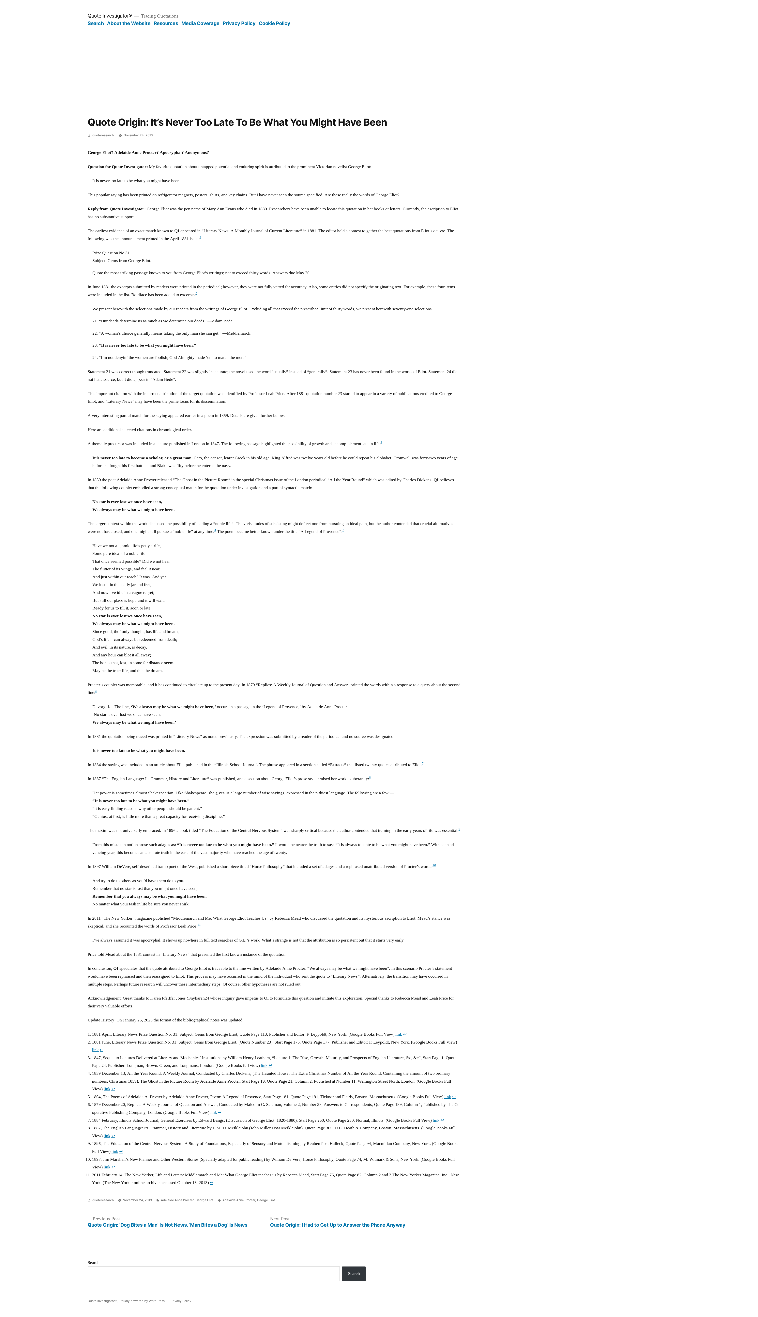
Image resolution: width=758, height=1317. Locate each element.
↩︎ (405, 1034)
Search (96, 23)
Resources (166, 23)
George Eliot (204, 1200)
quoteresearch (103, 135)
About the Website (129, 23)
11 (199, 925)
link (398, 1034)
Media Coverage (200, 23)
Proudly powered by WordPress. (142, 1301)
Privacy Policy (239, 23)
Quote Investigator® (110, 16)
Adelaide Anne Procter (177, 1200)
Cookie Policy (274, 23)
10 (434, 865)
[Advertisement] (379, 56)
